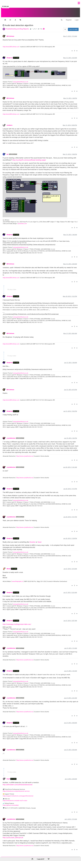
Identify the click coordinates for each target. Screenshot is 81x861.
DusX (8, 779)
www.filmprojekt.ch (17, 581)
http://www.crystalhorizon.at (24, 456)
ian (7, 154)
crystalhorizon (11, 438)
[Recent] (10, 20)
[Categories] (5, 20)
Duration (32, 542)
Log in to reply (73, 29)
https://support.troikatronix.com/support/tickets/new (18, 796)
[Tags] (20, 20)
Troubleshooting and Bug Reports (17, 29)
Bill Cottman (10, 36)
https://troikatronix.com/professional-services (16, 791)
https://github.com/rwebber (11, 805)
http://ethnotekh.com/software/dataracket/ (17, 784)
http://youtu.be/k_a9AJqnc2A (13, 837)
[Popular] (15, 20)
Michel (9, 568)
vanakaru (9, 125)
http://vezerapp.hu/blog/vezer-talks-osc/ (17, 624)
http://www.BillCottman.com (11, 46)
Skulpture (10, 58)
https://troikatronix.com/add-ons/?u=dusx (15, 800)
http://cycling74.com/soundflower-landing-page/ (29, 160)
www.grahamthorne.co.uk (20, 82)
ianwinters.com (22, 223)
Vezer (40, 542)
